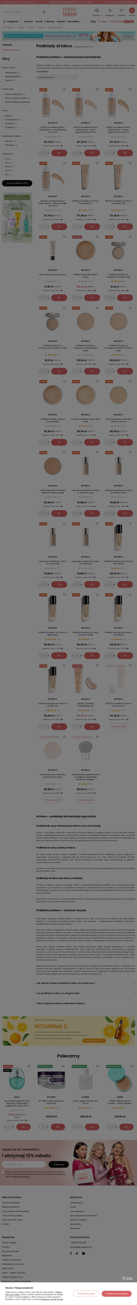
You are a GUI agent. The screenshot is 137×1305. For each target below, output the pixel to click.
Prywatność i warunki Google (51, 1299)
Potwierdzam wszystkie (116, 1293)
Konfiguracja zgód (86, 1293)
